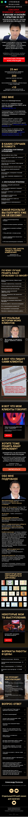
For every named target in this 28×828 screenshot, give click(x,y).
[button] (14, 59)
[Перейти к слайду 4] (6, 397)
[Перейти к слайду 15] (19, 397)
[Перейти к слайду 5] (7, 397)
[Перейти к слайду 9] (12, 397)
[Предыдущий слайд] (1, 339)
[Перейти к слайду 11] (14, 397)
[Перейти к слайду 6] (8, 397)
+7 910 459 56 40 (14, 2)
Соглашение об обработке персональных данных (14, 810)
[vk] (11, 791)
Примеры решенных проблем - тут (12, 135)
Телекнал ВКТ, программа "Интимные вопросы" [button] (12, 634)
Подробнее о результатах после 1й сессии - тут (13, 132)
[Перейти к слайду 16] (20, 397)
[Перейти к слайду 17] (21, 397)
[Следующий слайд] (27, 339)
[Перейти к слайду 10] (13, 397)
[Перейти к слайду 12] (15, 397)
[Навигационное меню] (26, 2)
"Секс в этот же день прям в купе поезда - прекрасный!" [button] (13, 427)
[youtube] (16, 791)
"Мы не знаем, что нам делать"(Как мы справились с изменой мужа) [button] (13, 340)
